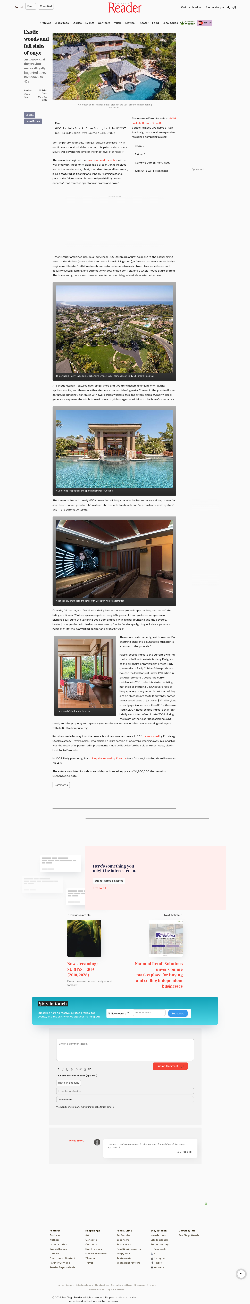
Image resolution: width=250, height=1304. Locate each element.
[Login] (234, 7)
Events (89, 23)
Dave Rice (27, 95)
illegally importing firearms (109, 758)
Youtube (158, 1267)
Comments (61, 785)
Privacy (151, 1285)
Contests (104, 23)
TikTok (157, 1262)
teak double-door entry (101, 160)
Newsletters (158, 1235)
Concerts (91, 1239)
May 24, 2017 (42, 98)
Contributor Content (62, 1258)
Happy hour (123, 1253)
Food (155, 23)
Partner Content (60, 1262)
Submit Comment (167, 1066)
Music (118, 23)
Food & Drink (124, 1230)
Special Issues (58, 1249)
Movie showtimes (96, 1253)
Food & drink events (128, 1249)
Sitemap (139, 1285)
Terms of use (96, 1289)
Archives (45, 23)
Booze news (123, 1244)
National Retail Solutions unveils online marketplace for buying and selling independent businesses (159, 975)
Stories (77, 23)
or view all (99, 888)
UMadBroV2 (77, 1140)
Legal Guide (170, 23)
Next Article (172, 915)
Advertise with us (121, 1285)
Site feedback (159, 1239)
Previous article (80, 915)
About (70, 1285)
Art (87, 1235)
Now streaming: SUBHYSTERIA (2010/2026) (82, 969)
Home (60, 1285)
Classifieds (62, 23)
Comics (54, 1253)
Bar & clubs (123, 1235)
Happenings (92, 1230)
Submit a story (160, 1244)
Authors (55, 1239)
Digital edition (115, 1289)
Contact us (102, 1285)
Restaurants (123, 1258)
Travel (89, 1262)
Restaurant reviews (128, 1262)
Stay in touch (159, 1230)
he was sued (151, 736)
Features (55, 1230)
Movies (130, 23)
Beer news (122, 1239)
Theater (143, 23)
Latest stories (58, 1244)
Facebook (159, 1249)
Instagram (159, 1258)
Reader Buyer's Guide (63, 1267)
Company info (187, 1230)
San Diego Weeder (190, 1235)
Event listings (93, 1249)
